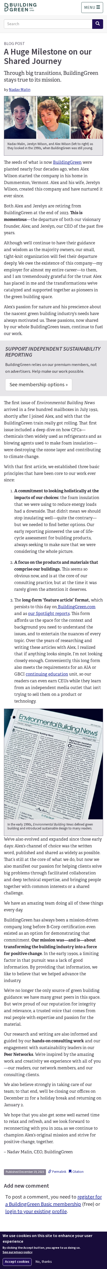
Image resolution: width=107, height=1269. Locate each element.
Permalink (58, 1171)
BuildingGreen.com (76, 607)
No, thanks (44, 1261)
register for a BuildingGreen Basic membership (53, 1200)
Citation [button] (78, 1171)
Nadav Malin (19, 90)
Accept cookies (17, 1261)
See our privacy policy (17, 1252)
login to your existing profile (36, 1211)
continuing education (47, 674)
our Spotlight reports (49, 613)
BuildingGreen (67, 162)
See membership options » (39, 384)
